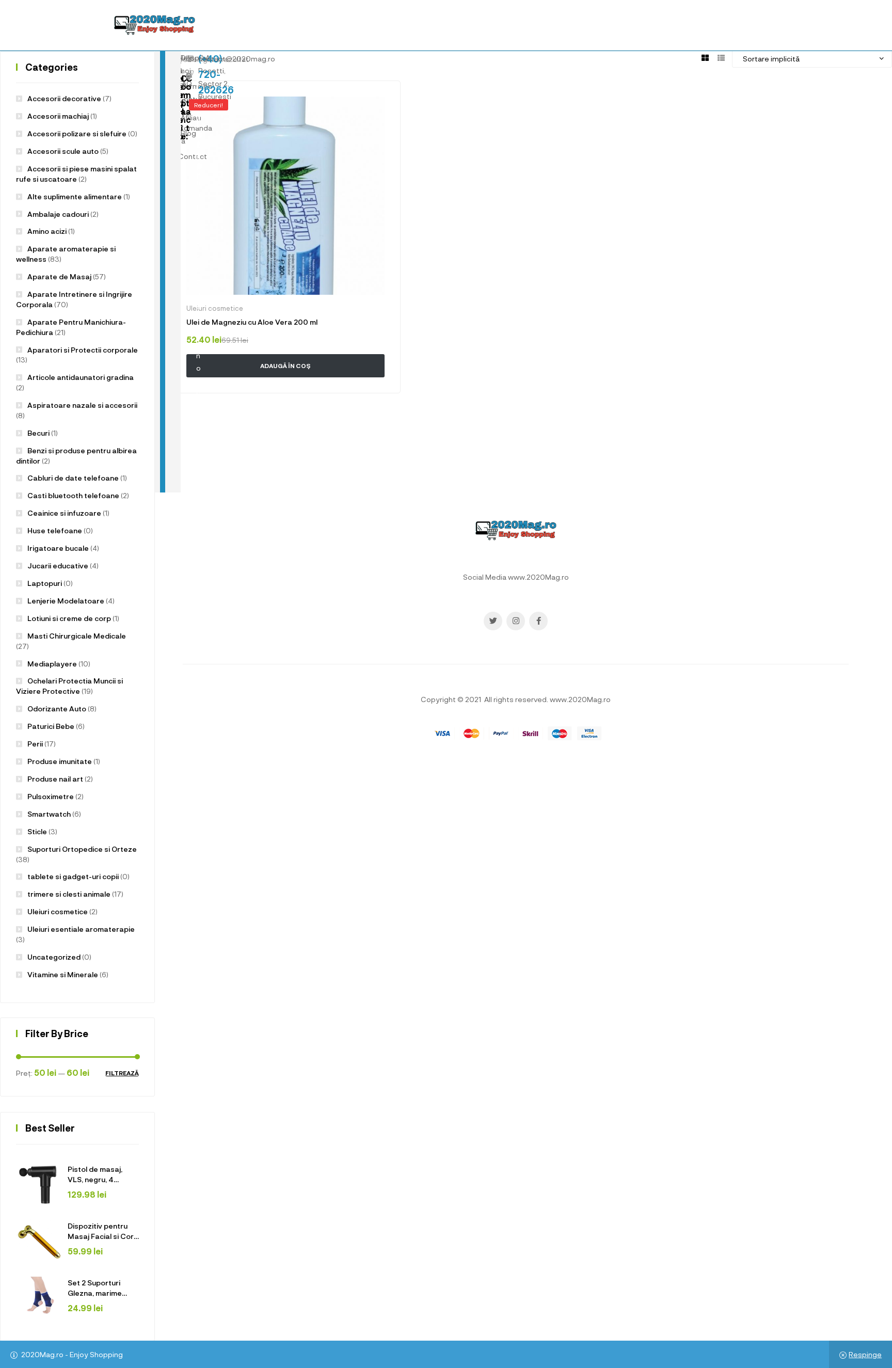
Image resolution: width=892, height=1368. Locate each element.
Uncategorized (54, 956)
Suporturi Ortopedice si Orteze (82, 849)
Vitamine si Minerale (62, 974)
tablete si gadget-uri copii (73, 876)
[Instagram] (515, 621)
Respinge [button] (865, 1354)
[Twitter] (493, 621)
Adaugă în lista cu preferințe (378, 103)
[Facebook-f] (538, 621)
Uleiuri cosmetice (57, 911)
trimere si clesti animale (68, 893)
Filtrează (122, 1073)
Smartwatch (49, 813)
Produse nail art (55, 778)
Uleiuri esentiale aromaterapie (81, 929)
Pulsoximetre (50, 796)
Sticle (37, 831)
